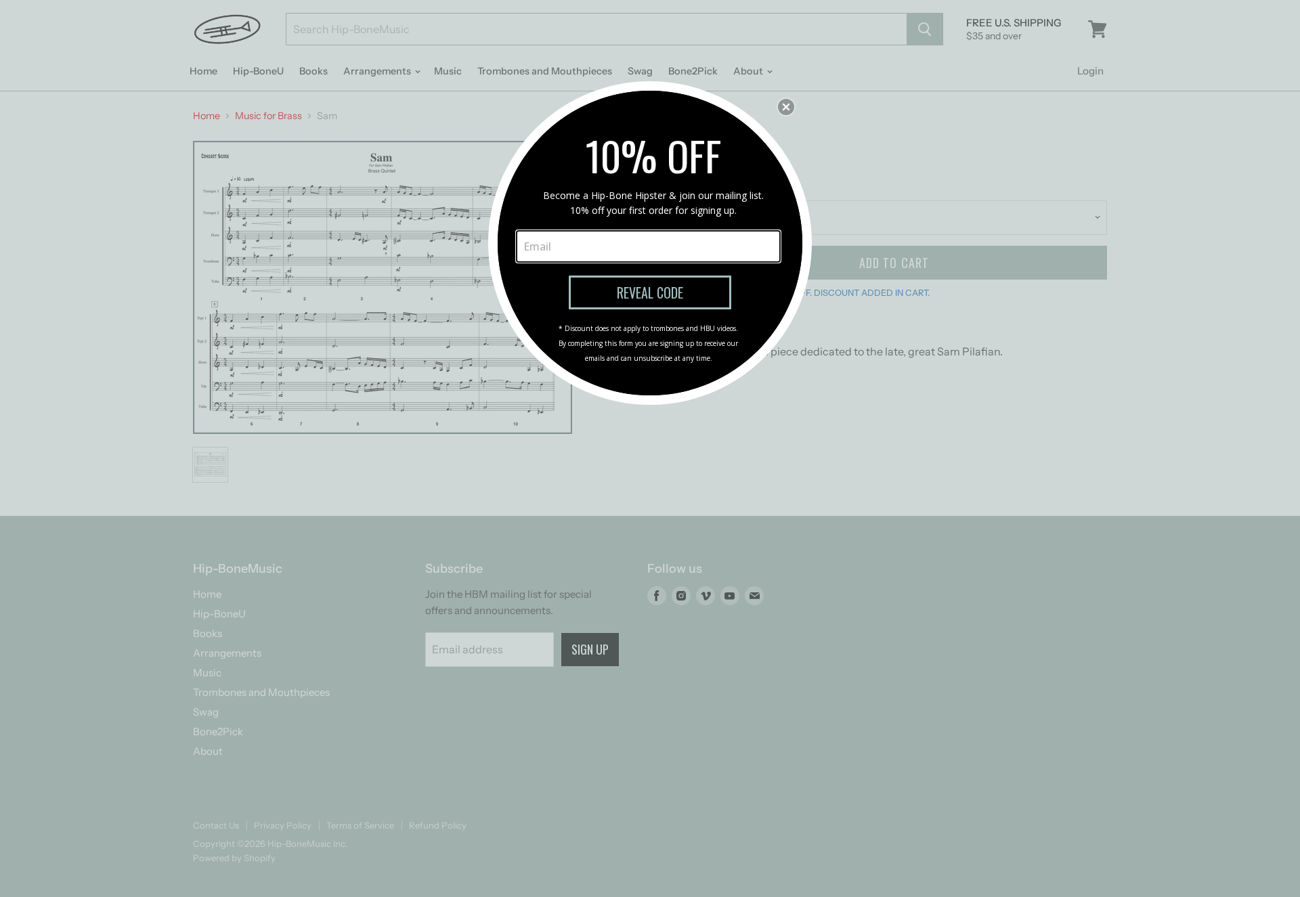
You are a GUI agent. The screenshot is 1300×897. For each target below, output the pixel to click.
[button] (786, 107)
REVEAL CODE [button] (650, 292)
